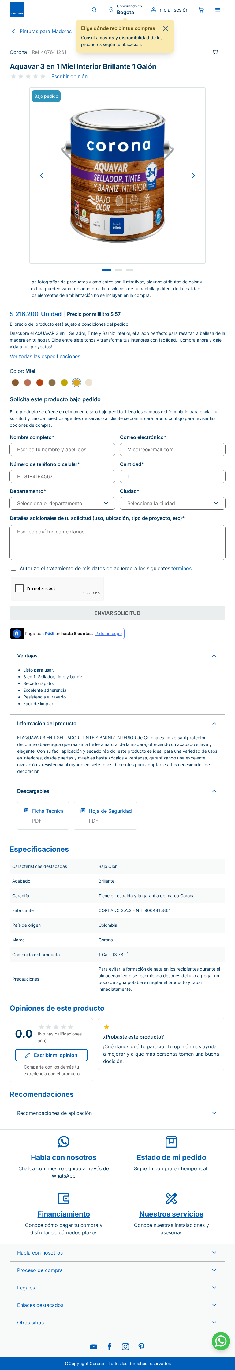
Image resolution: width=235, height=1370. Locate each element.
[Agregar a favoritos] (215, 52)
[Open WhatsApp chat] (221, 1341)
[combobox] (62, 503)
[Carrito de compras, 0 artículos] (201, 9)
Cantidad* (132, 464)
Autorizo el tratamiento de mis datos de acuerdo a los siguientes (106, 568)
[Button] (41, 175)
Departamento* (28, 491)
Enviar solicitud (117, 613)
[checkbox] (13, 568)
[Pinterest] (141, 1346)
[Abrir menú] (218, 9)
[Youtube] (93, 1346)
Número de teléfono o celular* (45, 464)
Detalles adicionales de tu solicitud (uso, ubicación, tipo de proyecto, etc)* (97, 518)
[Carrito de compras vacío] (201, 9)
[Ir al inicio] (17, 9)
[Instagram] (125, 1346)
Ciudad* (130, 491)
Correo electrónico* (143, 437)
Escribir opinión (69, 76)
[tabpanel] (117, 175)
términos (181, 568)
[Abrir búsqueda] (94, 9)
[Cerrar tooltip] (165, 28)
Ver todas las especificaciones (45, 356)
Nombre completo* (32, 437)
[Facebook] (109, 1346)
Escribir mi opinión (55, 1055)
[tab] (106, 270)
